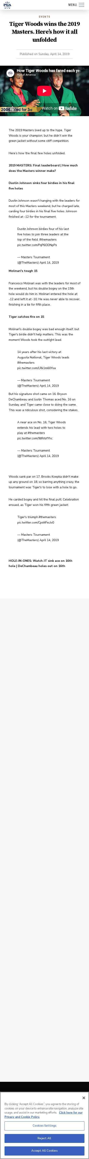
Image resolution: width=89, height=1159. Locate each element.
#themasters (48, 239)
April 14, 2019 (49, 263)
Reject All (44, 1138)
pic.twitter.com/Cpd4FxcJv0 (35, 522)
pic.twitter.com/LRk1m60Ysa (36, 368)
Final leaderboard (46, 165)
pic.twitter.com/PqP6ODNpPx (37, 245)
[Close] (84, 1098)
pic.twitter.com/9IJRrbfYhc (34, 438)
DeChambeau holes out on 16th (41, 566)
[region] (44, 1125)
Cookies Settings (44, 1126)
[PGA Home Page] (7, 5)
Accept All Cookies (44, 1151)
